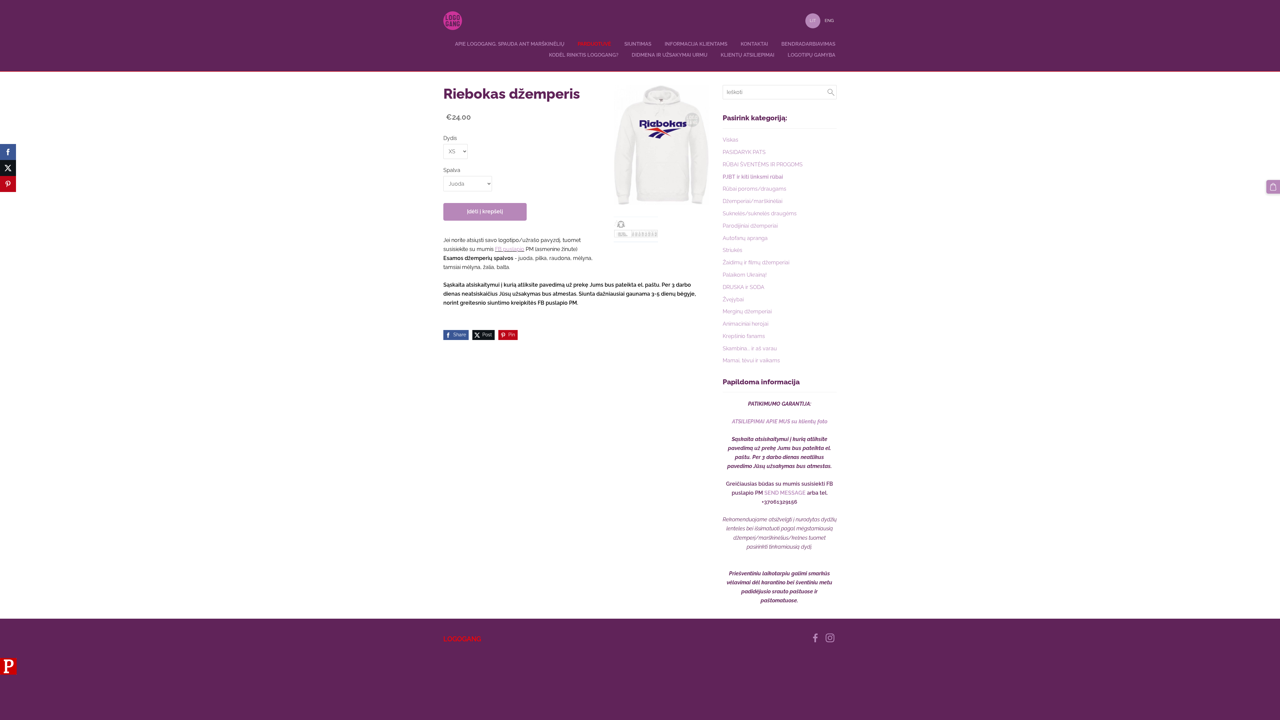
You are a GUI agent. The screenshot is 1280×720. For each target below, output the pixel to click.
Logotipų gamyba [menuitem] (811, 55)
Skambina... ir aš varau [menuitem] (750, 348)
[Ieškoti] (831, 92)
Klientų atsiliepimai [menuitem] (747, 55)
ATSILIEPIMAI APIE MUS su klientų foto (779, 421)
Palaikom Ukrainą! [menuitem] (745, 275)
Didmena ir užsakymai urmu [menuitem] (669, 55)
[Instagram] (830, 638)
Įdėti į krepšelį (485, 211)
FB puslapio (509, 249)
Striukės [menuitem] (732, 250)
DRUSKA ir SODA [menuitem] (743, 287)
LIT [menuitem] (813, 20)
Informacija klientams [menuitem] (696, 44)
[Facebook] (815, 638)
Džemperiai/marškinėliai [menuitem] (752, 201)
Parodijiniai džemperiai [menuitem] (750, 226)
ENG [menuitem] (829, 20)
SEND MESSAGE (785, 493)
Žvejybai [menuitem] (733, 299)
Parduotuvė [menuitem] (594, 44)
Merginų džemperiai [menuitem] (747, 311)
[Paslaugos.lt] (8, 673)
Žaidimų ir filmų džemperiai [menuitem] (756, 262)
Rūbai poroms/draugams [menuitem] (754, 189)
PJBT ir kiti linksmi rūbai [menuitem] (753, 177)
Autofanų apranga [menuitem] (745, 238)
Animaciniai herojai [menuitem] (745, 324)
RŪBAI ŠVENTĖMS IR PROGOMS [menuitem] (763, 164)
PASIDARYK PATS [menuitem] (744, 152)
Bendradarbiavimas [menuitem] (808, 44)
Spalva (451, 170)
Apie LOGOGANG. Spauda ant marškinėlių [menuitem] (509, 44)
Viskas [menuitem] (730, 140)
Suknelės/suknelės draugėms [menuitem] (760, 213)
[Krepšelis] (1273, 187)
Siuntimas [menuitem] (637, 44)
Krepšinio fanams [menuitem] (744, 336)
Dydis (450, 138)
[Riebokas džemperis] (636, 229)
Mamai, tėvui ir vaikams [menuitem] (751, 360)
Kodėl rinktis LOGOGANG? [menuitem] (583, 55)
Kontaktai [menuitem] (754, 44)
